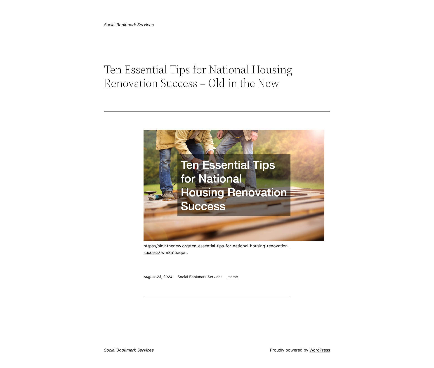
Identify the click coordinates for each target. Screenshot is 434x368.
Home (233, 276)
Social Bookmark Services (129, 24)
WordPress (319, 350)
